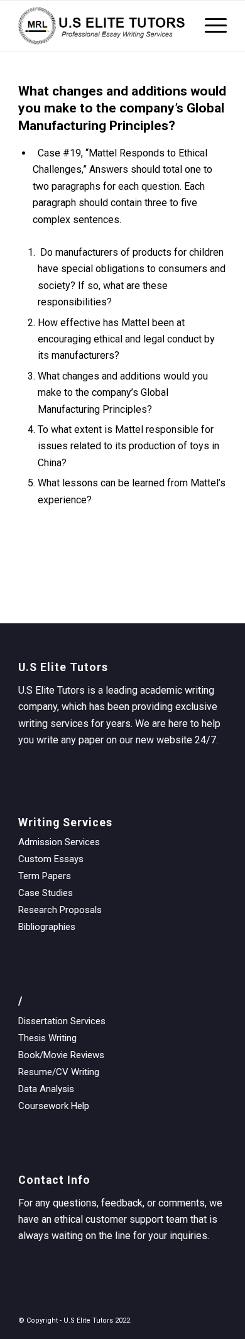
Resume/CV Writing (58, 1072)
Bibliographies (46, 926)
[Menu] (209, 26)
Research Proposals (60, 909)
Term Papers (44, 876)
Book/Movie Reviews (61, 1055)
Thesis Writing (47, 1038)
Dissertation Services (62, 1021)
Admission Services (59, 842)
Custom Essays (51, 859)
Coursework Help (53, 1106)
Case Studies (45, 893)
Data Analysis (46, 1089)
